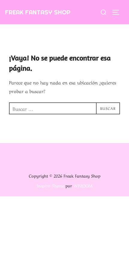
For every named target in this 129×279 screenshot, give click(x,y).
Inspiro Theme (50, 185)
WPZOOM (83, 185)
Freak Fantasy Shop (37, 12)
